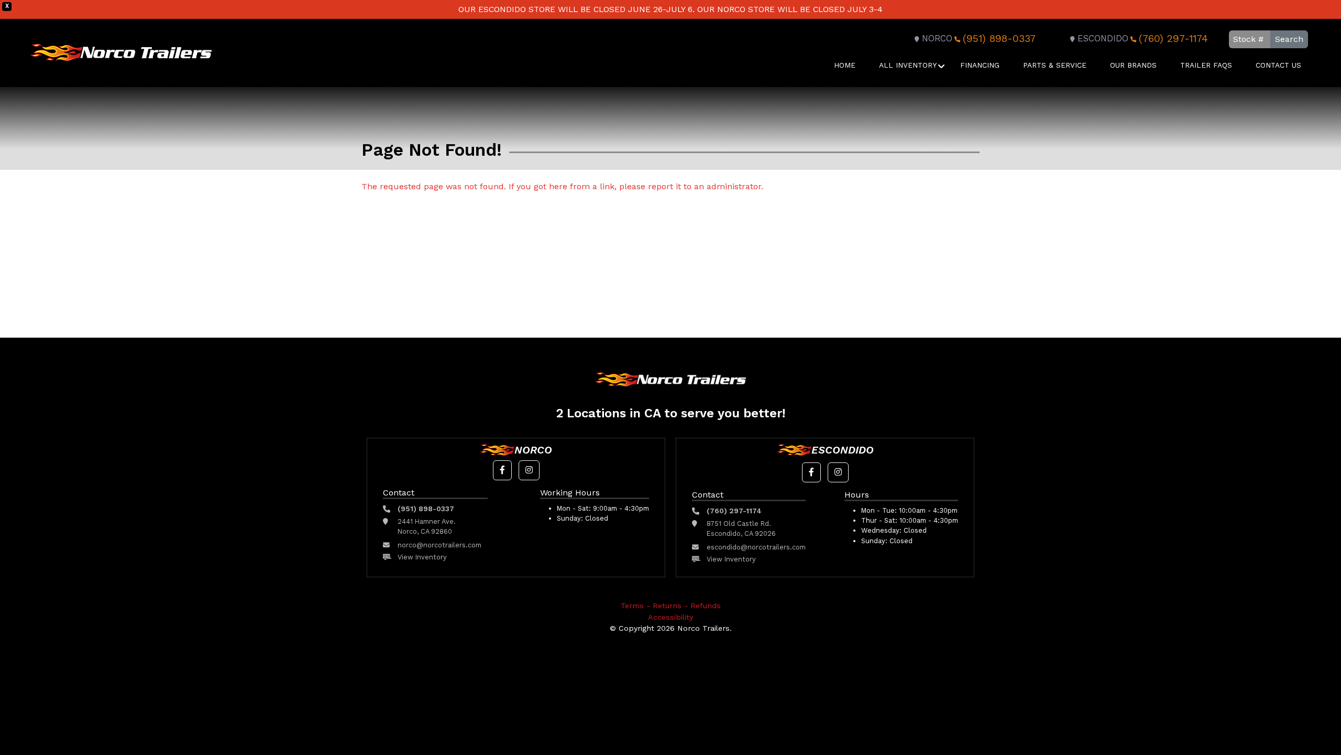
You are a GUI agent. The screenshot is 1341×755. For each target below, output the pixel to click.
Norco (937, 39)
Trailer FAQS (1206, 65)
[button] (502, 470)
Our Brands (1133, 65)
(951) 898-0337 (999, 39)
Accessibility (670, 617)
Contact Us (1278, 65)
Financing (979, 65)
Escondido (1103, 39)
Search (1289, 39)
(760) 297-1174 (1173, 39)
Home (844, 65)
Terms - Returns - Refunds (671, 605)
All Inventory (908, 65)
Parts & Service (1054, 65)
